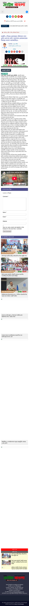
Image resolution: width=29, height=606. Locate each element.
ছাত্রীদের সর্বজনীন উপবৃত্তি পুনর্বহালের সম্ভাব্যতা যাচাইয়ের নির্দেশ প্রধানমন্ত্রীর (19, 568)
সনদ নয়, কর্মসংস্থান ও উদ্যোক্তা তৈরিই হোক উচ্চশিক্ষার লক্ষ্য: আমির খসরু (12, 316)
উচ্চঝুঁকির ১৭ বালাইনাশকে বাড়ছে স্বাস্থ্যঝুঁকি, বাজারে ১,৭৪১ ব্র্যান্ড (14, 442)
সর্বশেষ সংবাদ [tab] (14, 549)
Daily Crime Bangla (19, 604)
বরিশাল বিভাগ (16, 32)
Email (4, 217)
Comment (5, 196)
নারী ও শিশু (9, 32)
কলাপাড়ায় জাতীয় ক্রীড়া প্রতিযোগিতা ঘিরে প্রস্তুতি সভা (14, 256)
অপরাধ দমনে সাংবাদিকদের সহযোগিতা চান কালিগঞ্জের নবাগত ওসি (12, 336)
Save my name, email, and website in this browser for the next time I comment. (13, 228)
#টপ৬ (5, 32)
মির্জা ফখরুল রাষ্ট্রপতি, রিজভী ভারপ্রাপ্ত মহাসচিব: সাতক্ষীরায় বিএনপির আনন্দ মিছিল (13, 275)
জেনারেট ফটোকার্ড (6, 70)
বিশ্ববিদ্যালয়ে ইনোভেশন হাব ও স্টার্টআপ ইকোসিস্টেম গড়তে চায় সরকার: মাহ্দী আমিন (14, 295)
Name (5, 212)
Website (5, 221)
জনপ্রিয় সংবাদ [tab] (14, 551)
